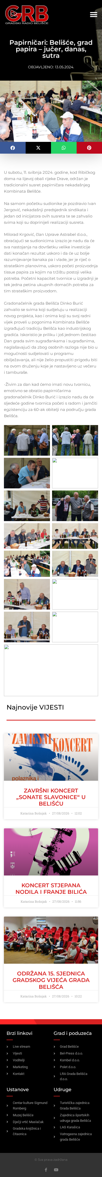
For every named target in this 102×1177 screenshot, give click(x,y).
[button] (93, 14)
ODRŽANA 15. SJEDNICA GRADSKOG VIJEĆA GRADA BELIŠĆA (51, 980)
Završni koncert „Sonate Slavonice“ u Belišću (51, 797)
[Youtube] (56, 1170)
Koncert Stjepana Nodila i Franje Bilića (51, 888)
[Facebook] (46, 1170)
